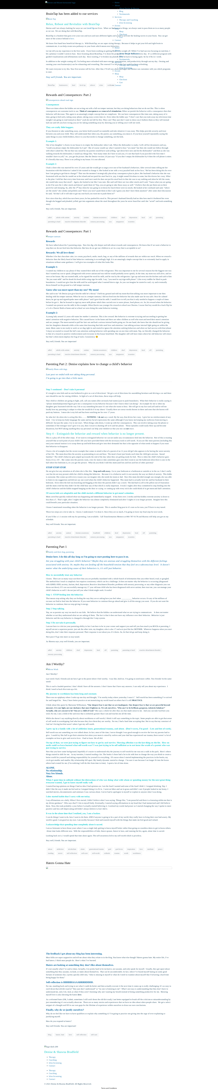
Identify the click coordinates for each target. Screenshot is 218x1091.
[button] (141, 44)
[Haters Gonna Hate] (109, 908)
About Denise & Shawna (129, 8)
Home (117, 2)
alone (83, 849)
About (117, 5)
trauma (116, 853)
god (109, 849)
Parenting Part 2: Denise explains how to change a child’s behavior (89, 364)
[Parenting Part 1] (60, 552)
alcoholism (72, 849)
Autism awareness (100, 217)
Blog (121, 11)
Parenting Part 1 (56, 546)
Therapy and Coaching (128, 20)
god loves (119, 849)
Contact (118, 40)
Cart (121, 37)
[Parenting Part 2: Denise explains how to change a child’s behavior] (56, 369)
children (114, 217)
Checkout (123, 34)
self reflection (72, 853)
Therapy (52, 1057)
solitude (107, 853)
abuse (50, 849)
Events (117, 26)
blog (49, 1035)
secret (60, 853)
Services (118, 17)
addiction (60, 849)
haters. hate (60, 1035)
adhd (50, 217)
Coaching (53, 1060)
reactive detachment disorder (75, 222)
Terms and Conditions (109, 1088)
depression (133, 217)
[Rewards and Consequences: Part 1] (53, 236)
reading (50, 853)
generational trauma (96, 849)
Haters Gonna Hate (58, 863)
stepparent (120, 222)
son (110, 222)
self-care (84, 853)
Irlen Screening (125, 23)
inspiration (131, 849)
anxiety (76, 217)
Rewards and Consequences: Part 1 (68, 231)
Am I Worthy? (55, 664)
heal (143, 217)
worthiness (137, 853)
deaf (123, 217)
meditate (150, 849)
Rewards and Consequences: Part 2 (68, 95)
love (141, 849)
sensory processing (97, 222)
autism (86, 217)
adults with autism (62, 217)
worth (126, 853)
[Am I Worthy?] (52, 669)
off (150, 217)
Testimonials (124, 14)
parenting (159, 217)
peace (160, 849)
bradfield (96, 533)
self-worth (96, 853)
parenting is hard (54, 222)
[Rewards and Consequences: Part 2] (59, 100)
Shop (117, 29)
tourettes (131, 222)
